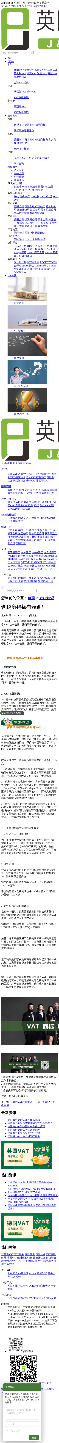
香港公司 (43, 226)
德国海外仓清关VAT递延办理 (24, 1129)
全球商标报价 (21, 148)
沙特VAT (32, 91)
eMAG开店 (28, 265)
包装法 (17, 186)
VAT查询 (23, 1285)
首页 (10, 58)
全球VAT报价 (21, 82)
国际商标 (6, 486)
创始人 (33, 1273)
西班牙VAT (41, 70)
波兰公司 (35, 209)
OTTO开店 (33, 262)
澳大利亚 (22, 143)
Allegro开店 (20, 252)
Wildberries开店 (35, 269)
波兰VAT (42, 73)
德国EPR (43, 186)
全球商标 (13, 115)
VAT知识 (46, 598)
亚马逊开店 (20, 246)
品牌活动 (23, 1273)
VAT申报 (22, 1261)
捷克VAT (32, 73)
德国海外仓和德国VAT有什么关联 (26, 1126)
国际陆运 (40, 232)
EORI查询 (34, 1285)
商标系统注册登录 (24, 130)
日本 (32, 489)
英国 (15, 489)
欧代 (16, 196)
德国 (21, 489)
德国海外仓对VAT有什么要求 (24, 1120)
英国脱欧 (19, 1254)
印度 (38, 489)
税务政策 (23, 1298)
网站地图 (13, 1285)
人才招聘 (16, 1276)
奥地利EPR (38, 190)
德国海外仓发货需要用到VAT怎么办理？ (30, 1123)
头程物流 (19, 176)
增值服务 (13, 167)
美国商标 (19, 139)
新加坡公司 (23, 222)
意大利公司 (46, 530)
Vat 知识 (12, 275)
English (27, 463)
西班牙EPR (25, 190)
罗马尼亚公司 (21, 213)
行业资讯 (19, 303)
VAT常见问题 (49, 1298)
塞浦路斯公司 (37, 213)
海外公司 (19, 173)
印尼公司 (46, 222)
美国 (27, 489)
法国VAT (29, 70)
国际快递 (40, 239)
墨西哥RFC (20, 106)
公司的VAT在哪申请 (21, 1102)
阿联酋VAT (20, 91)
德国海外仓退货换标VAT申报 (24, 1133)
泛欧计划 (30, 1254)
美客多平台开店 (47, 249)
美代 (27, 196)
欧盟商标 (19, 124)
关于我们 (13, 578)
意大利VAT (20, 73)
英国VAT (19, 70)
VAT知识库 (35, 1298)
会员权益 (38, 6)
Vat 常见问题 (21, 386)
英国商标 (30, 124)
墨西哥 (53, 489)
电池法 (33, 186)
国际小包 (30, 239)
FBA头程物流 (8, 514)
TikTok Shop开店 (23, 255)
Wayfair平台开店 (28, 249)
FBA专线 (19, 239)
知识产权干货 (21, 414)
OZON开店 (20, 272)
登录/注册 (27, 6)
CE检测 (35, 196)
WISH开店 (43, 246)
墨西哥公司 (31, 226)
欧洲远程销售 (24, 1257)
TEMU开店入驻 (35, 252)
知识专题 (19, 358)
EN (46, 6)
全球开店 (19, 180)
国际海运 (19, 232)
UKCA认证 (46, 196)
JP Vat (11, 61)
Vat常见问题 (30, 581)
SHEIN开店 (51, 252)
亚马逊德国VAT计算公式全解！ (25, 1192)
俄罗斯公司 (31, 219)
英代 (22, 196)
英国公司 (30, 206)
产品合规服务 (8, 499)
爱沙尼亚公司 (48, 209)
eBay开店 (32, 246)
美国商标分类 (42, 157)
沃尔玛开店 (20, 262)
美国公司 (19, 219)
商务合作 (34, 578)
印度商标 (40, 139)
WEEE (25, 186)
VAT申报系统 (21, 97)
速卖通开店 (50, 552)
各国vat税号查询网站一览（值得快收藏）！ (32, 1189)
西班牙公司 (23, 209)
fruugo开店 (49, 269)
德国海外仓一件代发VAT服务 (24, 1136)
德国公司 (40, 206)
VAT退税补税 (45, 1261)
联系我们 (23, 578)
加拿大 (45, 489)
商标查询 (19, 163)
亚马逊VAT (7, 1254)
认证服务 (19, 170)
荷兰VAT (52, 73)
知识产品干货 (45, 581)
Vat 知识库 (19, 330)
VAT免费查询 (21, 112)
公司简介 (13, 1273)
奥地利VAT (20, 76)
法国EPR (47, 502)
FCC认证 (26, 508)
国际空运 (30, 232)
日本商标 (30, 139)
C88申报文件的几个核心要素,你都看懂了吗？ (33, 1195)
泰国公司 (35, 222)
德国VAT (52, 70)
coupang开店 (41, 265)
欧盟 (10, 489)
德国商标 (40, 124)
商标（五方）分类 (24, 157)
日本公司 (43, 219)
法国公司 (19, 206)
